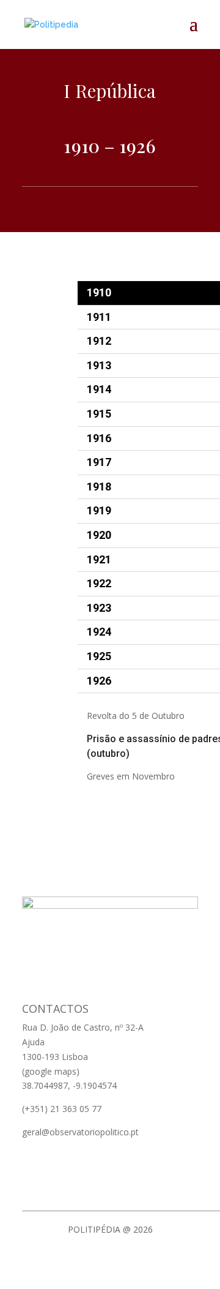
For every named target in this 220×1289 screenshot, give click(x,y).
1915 (99, 413)
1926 (99, 680)
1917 (99, 462)
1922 (99, 583)
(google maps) (50, 1071)
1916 (99, 438)
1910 (99, 292)
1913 (99, 365)
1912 (99, 340)
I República (110, 90)
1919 (99, 510)
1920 (99, 534)
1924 (99, 631)
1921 (99, 559)
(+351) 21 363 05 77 (61, 1108)
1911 (99, 316)
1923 (99, 607)
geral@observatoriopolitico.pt (80, 1132)
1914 (99, 389)
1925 (99, 656)
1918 (99, 486)
